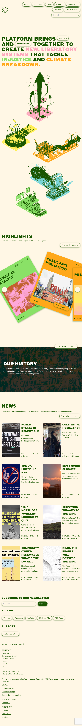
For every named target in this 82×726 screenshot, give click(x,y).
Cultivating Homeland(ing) (71, 426)
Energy (35, 301)
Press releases (8, 688)
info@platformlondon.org (12, 674)
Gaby (34, 495)
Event (24, 577)
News (64, 495)
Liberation (76, 456)
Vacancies (6, 703)
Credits (5, 717)
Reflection (67, 454)
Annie (38, 454)
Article (65, 577)
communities (23, 43)
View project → (61, 306)
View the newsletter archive (14, 644)
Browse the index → (70, 245)
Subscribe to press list (11, 695)
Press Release (28, 454)
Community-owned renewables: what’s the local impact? (30, 554)
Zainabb (36, 577)
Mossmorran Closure (71, 467)
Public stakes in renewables (30, 428)
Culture (21, 317)
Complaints (6, 714)
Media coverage (8, 691)
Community (27, 579)
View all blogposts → (69, 416)
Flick (79, 536)
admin (78, 454)
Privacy (5, 710)
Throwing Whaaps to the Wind (70, 510)
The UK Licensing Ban (29, 469)
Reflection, (68, 536)
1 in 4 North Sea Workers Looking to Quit (30, 513)
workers (63, 38)
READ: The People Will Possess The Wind (69, 554)
